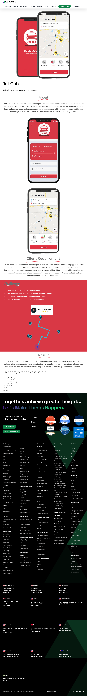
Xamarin (5, 516)
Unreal (39, 564)
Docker (39, 502)
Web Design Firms (76, 566)
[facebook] (70, 691)
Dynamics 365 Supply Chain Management (60, 464)
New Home (9, 384)
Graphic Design (75, 572)
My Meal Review (10, 380)
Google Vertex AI (25, 565)
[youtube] (80, 691)
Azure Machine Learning (24, 559)
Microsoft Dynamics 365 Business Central (60, 484)
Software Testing (76, 564)
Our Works (9, 385)
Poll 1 (7, 387)
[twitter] (73, 691)
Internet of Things (76, 558)
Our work (5, 390)
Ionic (4, 514)
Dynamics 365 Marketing (58, 476)
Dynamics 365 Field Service (60, 489)
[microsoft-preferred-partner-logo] (78, 427)
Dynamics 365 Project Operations (60, 493)
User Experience (75, 569)
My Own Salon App (11, 382)
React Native (6, 511)
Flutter (5, 508)
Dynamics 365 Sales (60, 472)
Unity (38, 561)
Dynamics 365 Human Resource (60, 460)
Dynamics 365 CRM (59, 456)
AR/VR (73, 561)
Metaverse (40, 569)
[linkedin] (83, 691)
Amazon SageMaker (25, 562)
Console (39, 567)
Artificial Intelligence (60, 506)
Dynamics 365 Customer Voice (58, 502)
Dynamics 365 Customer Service (59, 480)
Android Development (9, 451)
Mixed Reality (58, 508)
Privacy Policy (51, 691)
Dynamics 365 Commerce (58, 468)
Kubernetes (40, 504)
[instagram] (77, 691)
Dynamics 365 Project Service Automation (60, 498)
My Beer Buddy (10, 378)
